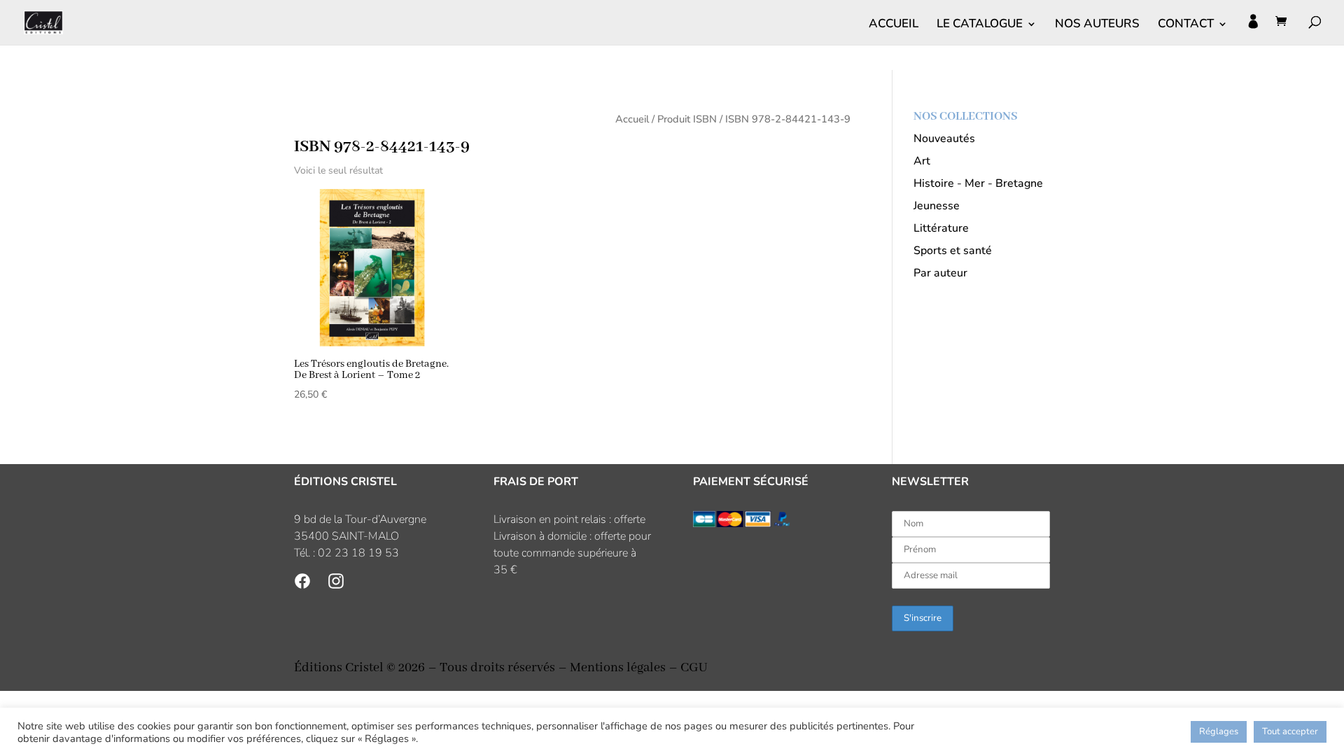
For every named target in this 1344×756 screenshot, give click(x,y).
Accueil (632, 119)
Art (921, 161)
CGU (693, 667)
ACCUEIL (893, 25)
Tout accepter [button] (1290, 731)
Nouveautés (944, 138)
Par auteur (940, 273)
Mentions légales (618, 667)
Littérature (941, 228)
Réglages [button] (1218, 731)
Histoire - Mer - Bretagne (978, 183)
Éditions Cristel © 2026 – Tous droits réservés (424, 667)
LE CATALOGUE (980, 25)
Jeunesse (936, 206)
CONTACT (1186, 25)
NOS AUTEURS (1097, 25)
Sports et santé (952, 250)
